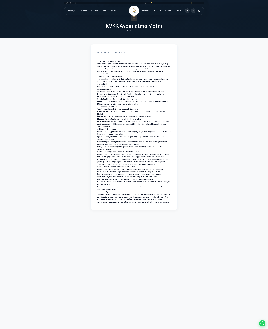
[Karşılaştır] (193, 10)
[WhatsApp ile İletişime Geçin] (262, 323)
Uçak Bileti (157, 11)
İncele (153, 3)
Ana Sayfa (71, 11)
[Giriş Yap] (187, 10)
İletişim (178, 11)
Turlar (103, 11)
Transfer (167, 11)
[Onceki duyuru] (74, 3)
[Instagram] (67, 3)
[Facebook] (70, 3)
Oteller (113, 11)
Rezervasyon (146, 11)
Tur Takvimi (94, 11)
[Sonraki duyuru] (188, 3)
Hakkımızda (82, 11)
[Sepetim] (199, 10)
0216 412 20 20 (197, 3)
